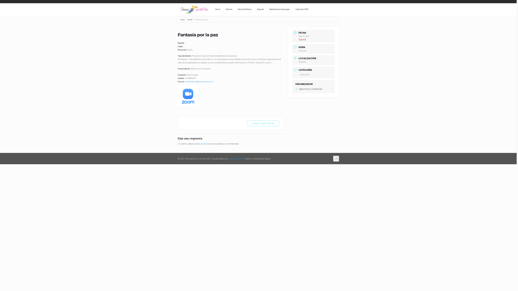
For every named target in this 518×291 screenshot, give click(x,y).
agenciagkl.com (236, 158)
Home (182, 20)
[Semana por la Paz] (194, 9)
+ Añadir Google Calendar (263, 123)
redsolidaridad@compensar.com (199, 82)
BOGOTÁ (305, 75)
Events (190, 20)
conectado (205, 143)
